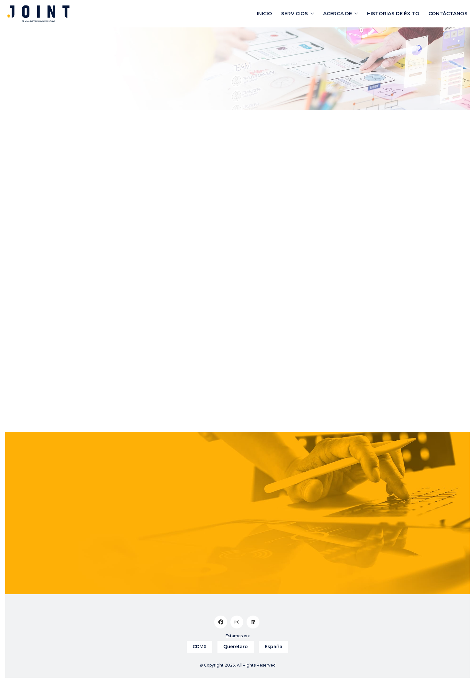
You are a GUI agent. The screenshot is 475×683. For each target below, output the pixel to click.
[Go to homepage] (38, 13)
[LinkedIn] (253, 622)
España (273, 646)
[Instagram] (236, 622)
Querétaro (235, 646)
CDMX (199, 646)
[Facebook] (220, 622)
